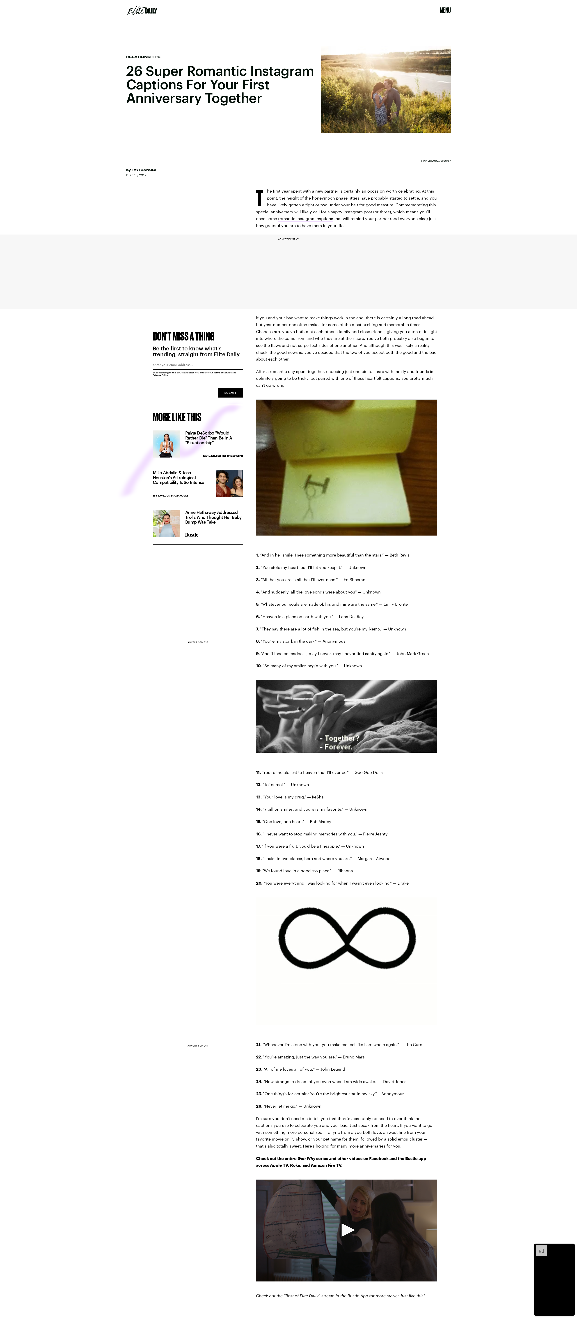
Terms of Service (223, 372)
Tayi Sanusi (144, 169)
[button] (347, 1230)
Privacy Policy (160, 375)
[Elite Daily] (142, 10)
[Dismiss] (569, 1247)
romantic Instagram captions (305, 218)
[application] (346, 1230)
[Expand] (539, 1247)
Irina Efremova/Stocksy (436, 160)
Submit (230, 392)
